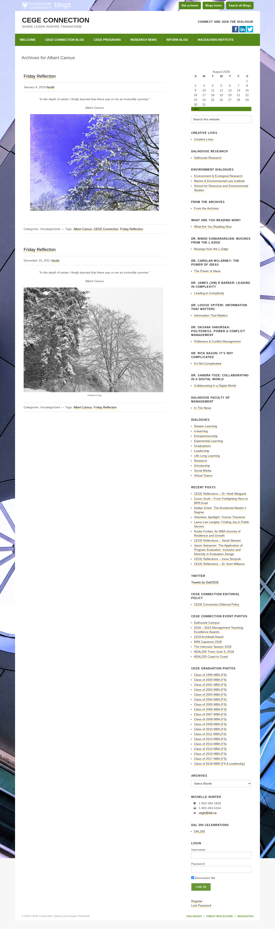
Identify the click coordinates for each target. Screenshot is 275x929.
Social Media (202, 470)
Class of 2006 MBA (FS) (210, 709)
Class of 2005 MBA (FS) (210, 704)
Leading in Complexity (209, 293)
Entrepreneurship (206, 436)
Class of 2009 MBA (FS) (210, 724)
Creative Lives (203, 139)
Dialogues (194, 916)
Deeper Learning (205, 426)
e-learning (201, 431)
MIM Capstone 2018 (208, 641)
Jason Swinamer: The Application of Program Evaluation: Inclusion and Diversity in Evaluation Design (218, 550)
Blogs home (213, 5)
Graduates (245, 916)
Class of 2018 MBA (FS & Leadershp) (219, 763)
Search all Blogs (240, 5)
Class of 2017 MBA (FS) (210, 758)
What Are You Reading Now (213, 226)
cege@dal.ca (208, 812)
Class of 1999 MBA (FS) (210, 674)
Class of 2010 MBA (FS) (210, 729)
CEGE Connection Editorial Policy (216, 604)
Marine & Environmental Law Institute (219, 181)
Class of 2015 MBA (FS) (210, 748)
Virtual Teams (203, 475)
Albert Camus (82, 229)
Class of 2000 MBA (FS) (210, 679)
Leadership (201, 450)
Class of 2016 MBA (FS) (210, 753)
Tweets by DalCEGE (205, 582)
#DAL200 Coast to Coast (211, 656)
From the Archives (206, 208)
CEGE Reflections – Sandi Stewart (217, 540)
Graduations (202, 446)
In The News (202, 408)
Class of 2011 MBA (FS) (210, 734)
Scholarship (202, 465)
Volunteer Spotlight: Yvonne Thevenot (219, 517)
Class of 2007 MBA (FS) (210, 714)
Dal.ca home (190, 5)
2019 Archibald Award (208, 636)
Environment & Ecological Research (218, 176)
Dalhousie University (36, 5)
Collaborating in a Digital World (215, 385)
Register (197, 901)
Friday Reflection (40, 76)
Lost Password (201, 905)
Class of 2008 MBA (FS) (210, 719)
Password (198, 863)
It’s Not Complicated (207, 363)
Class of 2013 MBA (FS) (210, 739)
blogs (62, 5)
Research (200, 460)
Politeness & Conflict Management (217, 341)
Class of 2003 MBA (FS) (210, 694)
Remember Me (204, 878)
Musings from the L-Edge (211, 249)
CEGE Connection (55, 20)
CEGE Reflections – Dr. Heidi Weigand (220, 493)
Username (198, 849)
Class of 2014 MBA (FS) (210, 744)
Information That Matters (211, 315)
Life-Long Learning (207, 455)
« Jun (195, 109)
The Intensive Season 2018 (212, 646)
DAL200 (199, 831)
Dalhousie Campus (207, 622)
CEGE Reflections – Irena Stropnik (217, 559)
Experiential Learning (208, 441)
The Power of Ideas (207, 271)
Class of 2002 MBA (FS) (210, 689)
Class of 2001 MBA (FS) (210, 684)
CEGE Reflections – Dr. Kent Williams (219, 564)
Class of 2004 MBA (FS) (210, 699)
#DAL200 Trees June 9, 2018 (214, 651)
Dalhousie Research (208, 157)
